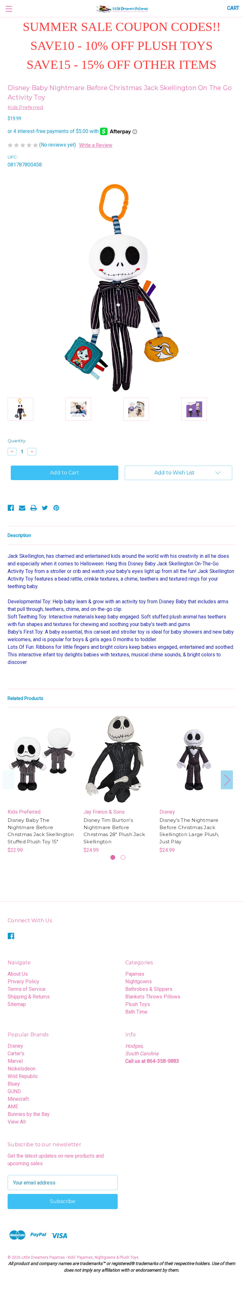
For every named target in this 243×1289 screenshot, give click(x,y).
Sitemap (17, 1004)
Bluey (14, 1084)
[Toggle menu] (8, 8)
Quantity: (17, 440)
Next (227, 780)
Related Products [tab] (25, 698)
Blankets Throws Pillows (152, 997)
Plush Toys (137, 1004)
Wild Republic (23, 1076)
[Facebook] (11, 508)
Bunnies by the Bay (29, 1114)
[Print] (33, 508)
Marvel (15, 1061)
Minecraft (18, 1099)
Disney (15, 1046)
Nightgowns (138, 982)
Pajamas (134, 974)
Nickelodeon (21, 1069)
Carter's (16, 1054)
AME (13, 1107)
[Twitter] (45, 508)
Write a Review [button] (95, 145)
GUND (14, 1091)
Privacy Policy (23, 982)
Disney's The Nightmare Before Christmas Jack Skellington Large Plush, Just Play (189, 831)
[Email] (22, 508)
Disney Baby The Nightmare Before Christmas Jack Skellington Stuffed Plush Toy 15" (41, 831)
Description (19, 535)
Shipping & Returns (29, 997)
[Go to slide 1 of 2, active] (112, 857)
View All (17, 1122)
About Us (18, 974)
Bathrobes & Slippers (148, 989)
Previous (8, 780)
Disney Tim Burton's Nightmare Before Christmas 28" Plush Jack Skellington (114, 831)
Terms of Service (27, 989)
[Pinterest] (56, 508)
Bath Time (136, 1012)
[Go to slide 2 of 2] (123, 857)
